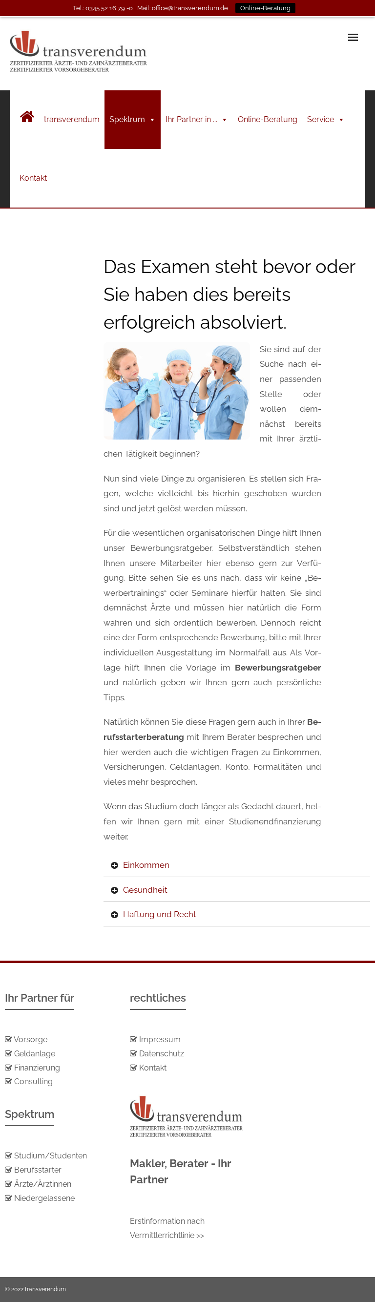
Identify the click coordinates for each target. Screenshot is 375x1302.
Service (320, 119)
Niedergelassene (44, 1198)
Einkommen (146, 865)
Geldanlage (33, 1053)
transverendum (72, 119)
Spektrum (127, 119)
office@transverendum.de (190, 8)
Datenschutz (161, 1053)
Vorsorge (30, 1039)
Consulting (33, 1081)
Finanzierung (37, 1067)
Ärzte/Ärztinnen (42, 1184)
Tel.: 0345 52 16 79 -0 (103, 8)
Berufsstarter (38, 1170)
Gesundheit (145, 890)
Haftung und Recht (159, 914)
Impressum (160, 1039)
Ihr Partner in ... (191, 119)
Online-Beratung (267, 119)
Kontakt (33, 178)
